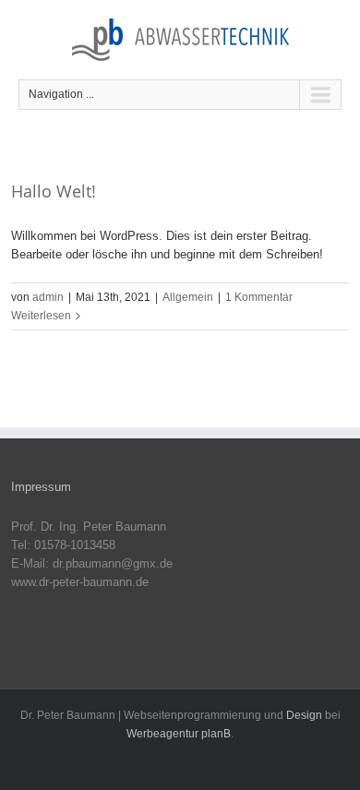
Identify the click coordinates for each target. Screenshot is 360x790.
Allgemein (187, 297)
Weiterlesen (41, 315)
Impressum (41, 487)
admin (48, 297)
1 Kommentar (259, 297)
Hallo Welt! (53, 191)
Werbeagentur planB (178, 733)
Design (304, 715)
